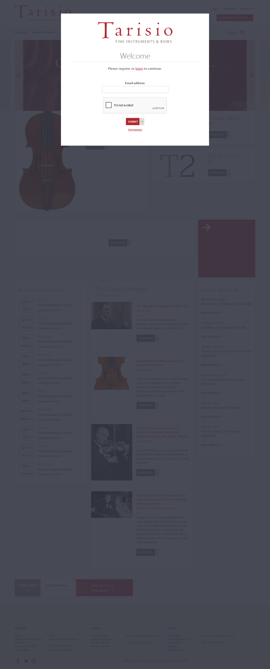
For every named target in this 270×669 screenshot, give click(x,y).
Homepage (135, 129)
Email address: (135, 83)
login (139, 68)
